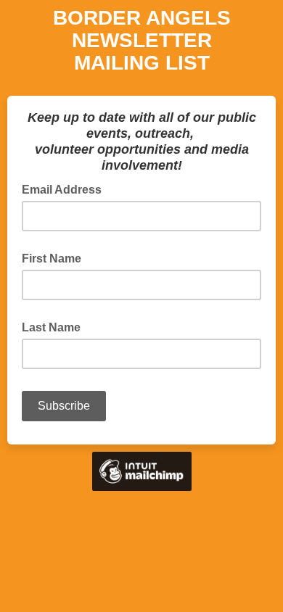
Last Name (51, 327)
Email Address (66, 189)
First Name (51, 258)
